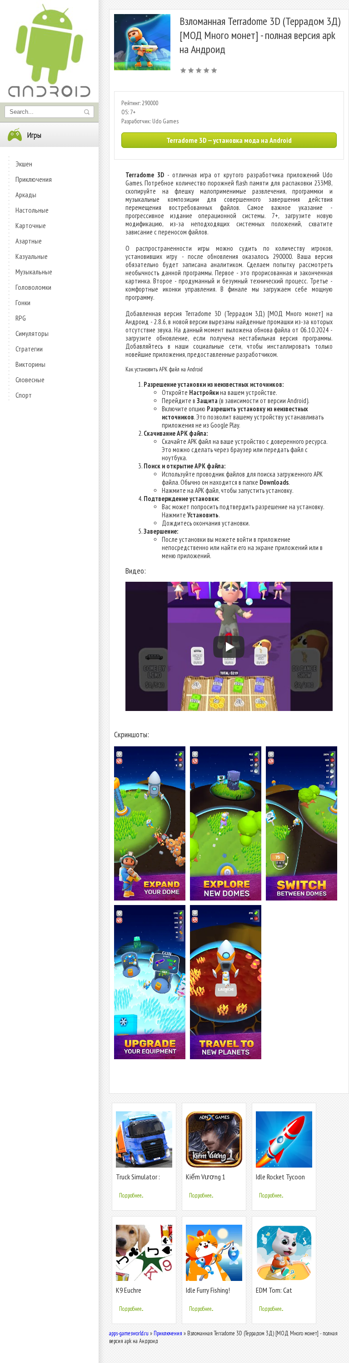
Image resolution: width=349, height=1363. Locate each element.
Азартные (28, 240)
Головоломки (33, 287)
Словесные (30, 379)
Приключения (33, 179)
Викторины (30, 364)
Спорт (23, 394)
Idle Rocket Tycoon (280, 1176)
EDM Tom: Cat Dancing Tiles (274, 1293)
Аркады (25, 194)
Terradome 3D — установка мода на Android (229, 140)
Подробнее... (131, 1195)
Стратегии (29, 348)
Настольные (32, 209)
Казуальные (31, 256)
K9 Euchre (128, 1290)
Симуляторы (32, 333)
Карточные (30, 225)
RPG (20, 317)
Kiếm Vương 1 (205, 1176)
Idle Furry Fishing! (208, 1290)
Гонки (22, 302)
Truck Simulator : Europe (138, 1180)
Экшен (23, 163)
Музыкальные (33, 271)
